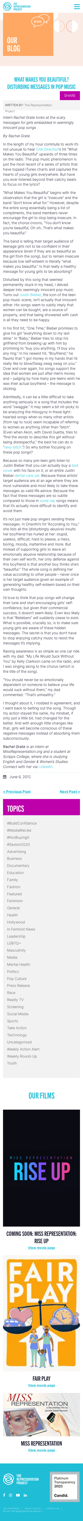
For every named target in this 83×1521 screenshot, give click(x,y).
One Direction (47, 149)
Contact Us (52, 1508)
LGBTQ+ (14, 943)
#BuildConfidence (22, 823)
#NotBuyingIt (18, 837)
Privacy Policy (33, 1508)
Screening (15, 1007)
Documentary (18, 865)
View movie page (41, 1248)
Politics (13, 971)
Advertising (16, 851)
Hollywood (16, 922)
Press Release (18, 985)
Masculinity (16, 950)
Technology (17, 1035)
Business (14, 858)
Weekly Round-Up (22, 1056)
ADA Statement (11, 1508)
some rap (47, 500)
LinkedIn (45, 767)
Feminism (15, 901)
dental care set (27, 475)
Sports (12, 1021)
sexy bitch (12, 447)
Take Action (17, 1028)
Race (11, 992)
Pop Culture (17, 979)
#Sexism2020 (18, 844)
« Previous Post (17, 791)
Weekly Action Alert (23, 1049)
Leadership (16, 936)
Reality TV (15, 1000)
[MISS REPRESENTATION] (41, 1414)
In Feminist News (21, 929)
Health (12, 915)
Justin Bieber (30, 295)
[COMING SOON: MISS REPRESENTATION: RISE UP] (41, 1168)
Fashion (13, 887)
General (13, 908)
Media (12, 957)
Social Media (17, 1014)
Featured (14, 894)
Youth (12, 1063)
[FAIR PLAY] (41, 1313)
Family (12, 880)
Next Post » (70, 791)
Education (15, 873)
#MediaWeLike (19, 830)
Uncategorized (19, 1042)
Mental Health (18, 964)
